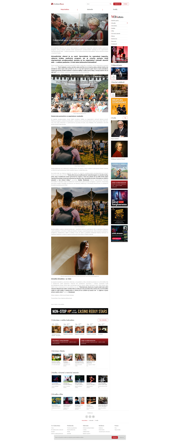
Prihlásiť (125, 4)
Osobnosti (114, 44)
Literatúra (114, 25)
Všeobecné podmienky (72, 428)
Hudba (113, 28)
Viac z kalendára (103, 320)
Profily (115, 9)
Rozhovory (114, 38)
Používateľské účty (71, 429)
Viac (125, 118)
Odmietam (121, 437)
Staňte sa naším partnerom (57, 433)
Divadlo (113, 23)
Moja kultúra (65, 9)
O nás (52, 428)
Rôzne (113, 36)
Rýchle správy (115, 20)
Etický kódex (101, 429)
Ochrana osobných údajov (88, 428)
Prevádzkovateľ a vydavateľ (57, 429)
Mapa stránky (118, 429)
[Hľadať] (110, 4)
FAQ (115, 428)
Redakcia (101, 428)
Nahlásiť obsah (86, 431)
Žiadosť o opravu (86, 433)
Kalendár (90, 9)
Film (112, 31)
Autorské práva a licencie (104, 431)
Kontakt (53, 431)
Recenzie (113, 41)
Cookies (84, 429)
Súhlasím (115, 437)
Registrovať (117, 4)
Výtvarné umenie (115, 33)
